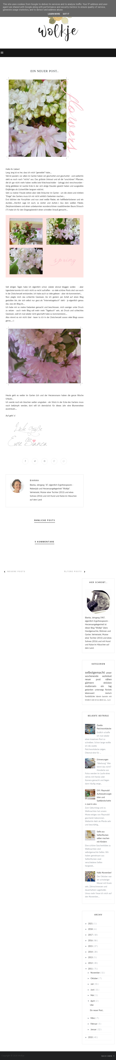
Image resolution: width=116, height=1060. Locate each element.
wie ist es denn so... (99, 700)
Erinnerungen (102, 760)
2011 (90, 969)
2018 (90, 929)
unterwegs (100, 690)
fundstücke (90, 697)
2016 (90, 941)
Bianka (34, 480)
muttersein (93, 686)
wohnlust (107, 676)
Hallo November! (104, 873)
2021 (90, 924)
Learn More (54, 14)
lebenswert (95, 693)
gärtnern (94, 683)
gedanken (90, 690)
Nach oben (107, 1056)
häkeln (99, 696)
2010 (90, 1037)
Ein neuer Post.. (96, 1010)
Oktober (94, 979)
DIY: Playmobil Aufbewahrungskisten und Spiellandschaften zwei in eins (98, 797)
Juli (92, 984)
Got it (66, 14)
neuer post (95, 679)
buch (109, 700)
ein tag (106, 686)
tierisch (108, 693)
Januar (94, 1030)
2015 (90, 946)
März (93, 1018)
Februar (94, 1024)
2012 (90, 963)
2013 (90, 958)
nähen (108, 679)
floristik (108, 690)
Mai (92, 995)
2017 (90, 935)
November (95, 973)
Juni (93, 990)
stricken (107, 683)
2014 (90, 952)
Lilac (92, 1005)
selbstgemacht (95, 672)
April (93, 1001)
